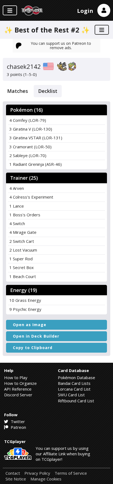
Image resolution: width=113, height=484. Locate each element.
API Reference (18, 389)
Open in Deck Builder (36, 336)
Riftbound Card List (76, 400)
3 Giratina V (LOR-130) (30, 129)
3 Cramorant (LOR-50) (30, 146)
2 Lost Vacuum (23, 250)
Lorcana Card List (74, 389)
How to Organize (20, 383)
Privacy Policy (37, 473)
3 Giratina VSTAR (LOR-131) (35, 137)
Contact (12, 473)
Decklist (47, 91)
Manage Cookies (45, 479)
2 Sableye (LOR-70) (27, 155)
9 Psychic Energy (25, 309)
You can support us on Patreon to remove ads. (61, 45)
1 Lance (16, 206)
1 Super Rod (21, 258)
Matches (17, 91)
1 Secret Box (21, 267)
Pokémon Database (76, 377)
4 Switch (17, 223)
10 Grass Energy (25, 300)
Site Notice (15, 479)
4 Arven (16, 188)
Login (85, 10)
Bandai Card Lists (74, 383)
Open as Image (29, 324)
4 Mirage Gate (22, 232)
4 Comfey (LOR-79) (27, 120)
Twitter (17, 421)
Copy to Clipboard (32, 347)
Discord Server (18, 394)
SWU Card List (71, 394)
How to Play (15, 377)
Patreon (18, 427)
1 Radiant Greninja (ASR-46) (35, 164)
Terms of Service (71, 473)
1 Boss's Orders (24, 214)
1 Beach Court (22, 276)
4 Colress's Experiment (31, 197)
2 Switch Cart (21, 241)
